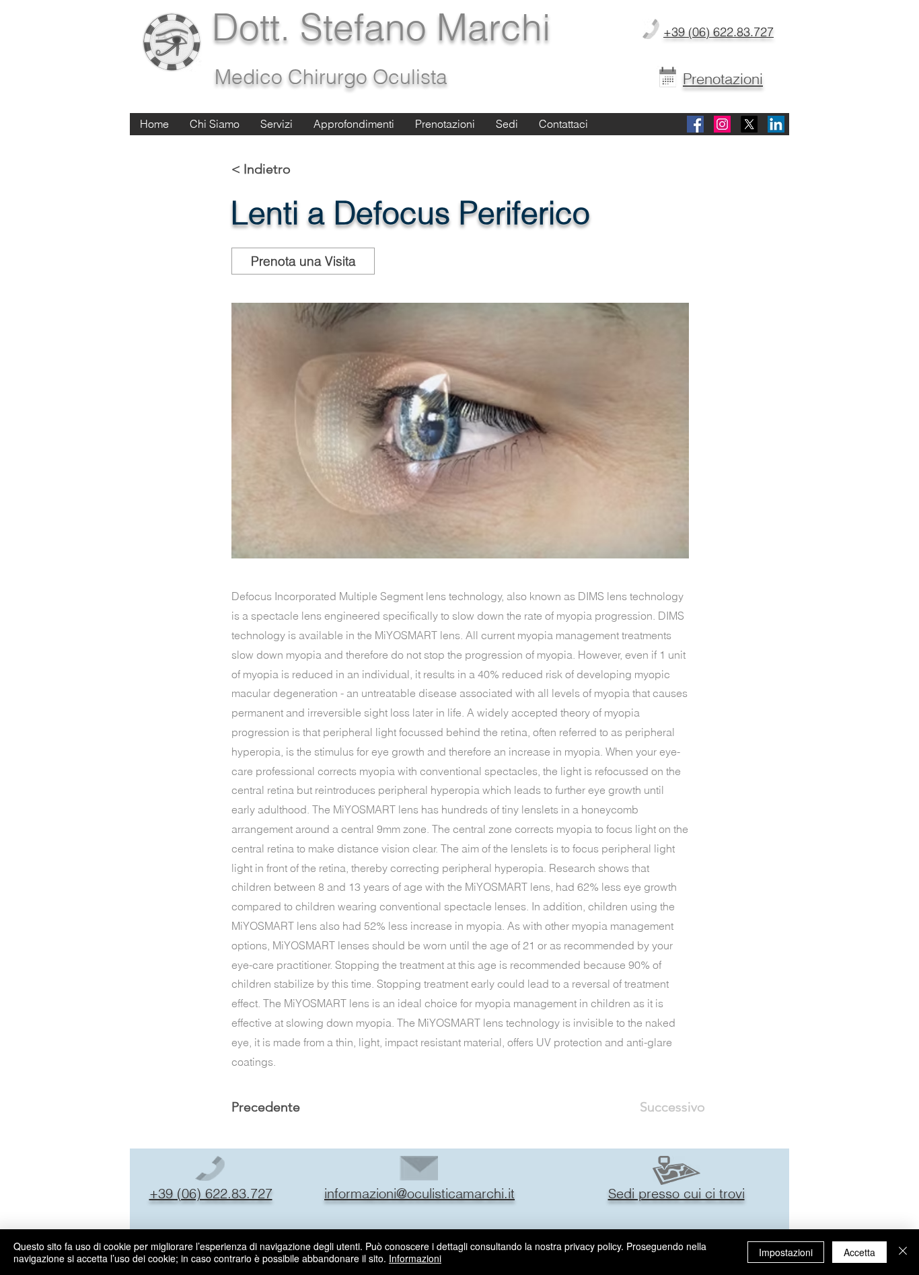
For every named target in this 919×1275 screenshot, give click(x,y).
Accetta (859, 1252)
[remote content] (460, 430)
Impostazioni (786, 1252)
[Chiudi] (903, 1252)
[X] (749, 124)
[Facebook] (695, 124)
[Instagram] (722, 124)
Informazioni (415, 1258)
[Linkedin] (776, 124)
